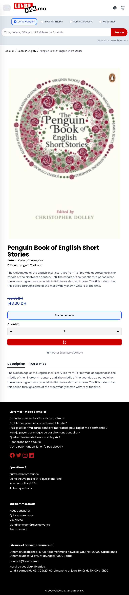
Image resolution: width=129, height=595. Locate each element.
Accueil (9, 51)
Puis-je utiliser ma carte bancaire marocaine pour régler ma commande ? (59, 428)
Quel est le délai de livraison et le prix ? (35, 437)
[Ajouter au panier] (64, 342)
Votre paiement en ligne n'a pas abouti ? (36, 447)
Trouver (119, 32)
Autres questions (21, 488)
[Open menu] (7, 8)
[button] (64, 153)
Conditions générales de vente (30, 525)
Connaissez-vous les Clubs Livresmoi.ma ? (37, 418)
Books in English (27, 51)
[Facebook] (12, 455)
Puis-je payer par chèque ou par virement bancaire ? (45, 432)
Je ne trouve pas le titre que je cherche (36, 479)
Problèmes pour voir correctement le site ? (38, 423)
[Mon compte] (115, 8)
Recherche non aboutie (25, 442)
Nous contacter (20, 511)
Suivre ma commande (24, 474)
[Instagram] (25, 455)
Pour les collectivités (23, 483)
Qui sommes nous (21, 515)
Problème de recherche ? (113, 40)
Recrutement (19, 529)
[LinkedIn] (31, 455)
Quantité (13, 324)
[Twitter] (18, 455)
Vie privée (16, 520)
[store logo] (56, 8)
